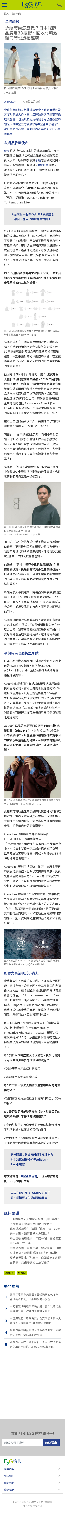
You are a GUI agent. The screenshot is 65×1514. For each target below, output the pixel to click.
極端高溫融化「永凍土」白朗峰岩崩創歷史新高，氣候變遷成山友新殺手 (35, 1259)
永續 (38, 160)
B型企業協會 (33, 101)
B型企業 (43, 165)
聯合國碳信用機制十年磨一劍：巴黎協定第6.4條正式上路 (35, 1240)
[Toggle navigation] (5, 5)
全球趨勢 (12, 21)
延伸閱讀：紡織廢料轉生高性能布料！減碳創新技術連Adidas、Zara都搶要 (32, 1159)
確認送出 (51, 1442)
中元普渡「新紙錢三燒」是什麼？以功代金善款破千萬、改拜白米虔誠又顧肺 (35, 1308)
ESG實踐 (22, 1272)
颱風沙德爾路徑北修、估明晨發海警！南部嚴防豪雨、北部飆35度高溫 (35, 1332)
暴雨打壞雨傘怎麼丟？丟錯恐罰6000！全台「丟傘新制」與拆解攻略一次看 (34, 1297)
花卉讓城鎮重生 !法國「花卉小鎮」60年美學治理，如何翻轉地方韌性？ (35, 1230)
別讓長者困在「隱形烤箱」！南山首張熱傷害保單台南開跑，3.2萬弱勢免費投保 (35, 1344)
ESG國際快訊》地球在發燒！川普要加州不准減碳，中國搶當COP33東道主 (35, 1221)
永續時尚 (9, 1272)
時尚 (7, 151)
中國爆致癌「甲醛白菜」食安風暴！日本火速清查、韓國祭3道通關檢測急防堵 (35, 1250)
